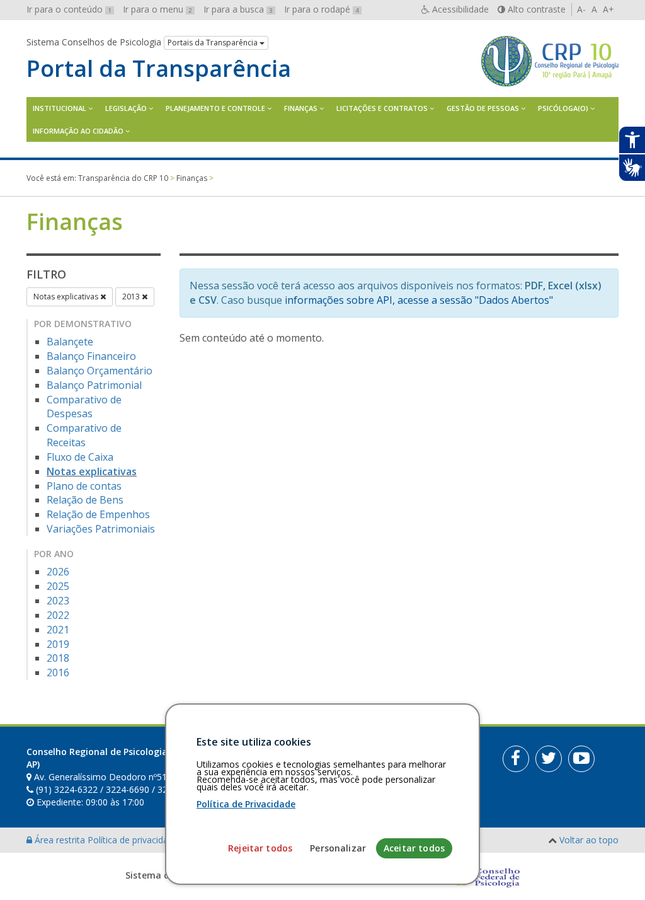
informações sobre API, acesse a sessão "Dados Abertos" (419, 300)
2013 (132, 296)
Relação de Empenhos (98, 514)
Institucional (59, 108)
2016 (58, 672)
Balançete (70, 342)
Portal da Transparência (158, 68)
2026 (58, 572)
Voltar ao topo (589, 840)
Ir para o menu (157, 9)
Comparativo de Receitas (84, 435)
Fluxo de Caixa (80, 457)
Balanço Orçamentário (99, 371)
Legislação (126, 108)
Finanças (300, 108)
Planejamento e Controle (215, 108)
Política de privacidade (134, 840)
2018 (58, 658)
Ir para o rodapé (321, 9)
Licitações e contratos (382, 108)
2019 (58, 644)
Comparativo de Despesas (84, 407)
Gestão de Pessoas (483, 108)
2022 (58, 615)
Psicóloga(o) (563, 108)
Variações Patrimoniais (101, 529)
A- (581, 9)
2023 (58, 601)
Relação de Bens (85, 500)
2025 (58, 586)
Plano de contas (84, 486)
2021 (58, 630)
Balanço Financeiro (91, 356)
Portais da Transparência (214, 42)
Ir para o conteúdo (68, 9)
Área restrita (60, 840)
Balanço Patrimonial (94, 385)
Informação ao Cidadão (78, 131)
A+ (608, 9)
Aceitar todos (414, 848)
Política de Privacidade (246, 804)
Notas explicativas (66, 296)
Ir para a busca (238, 9)
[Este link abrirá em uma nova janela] (516, 759)
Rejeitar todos (260, 848)
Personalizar (338, 848)
